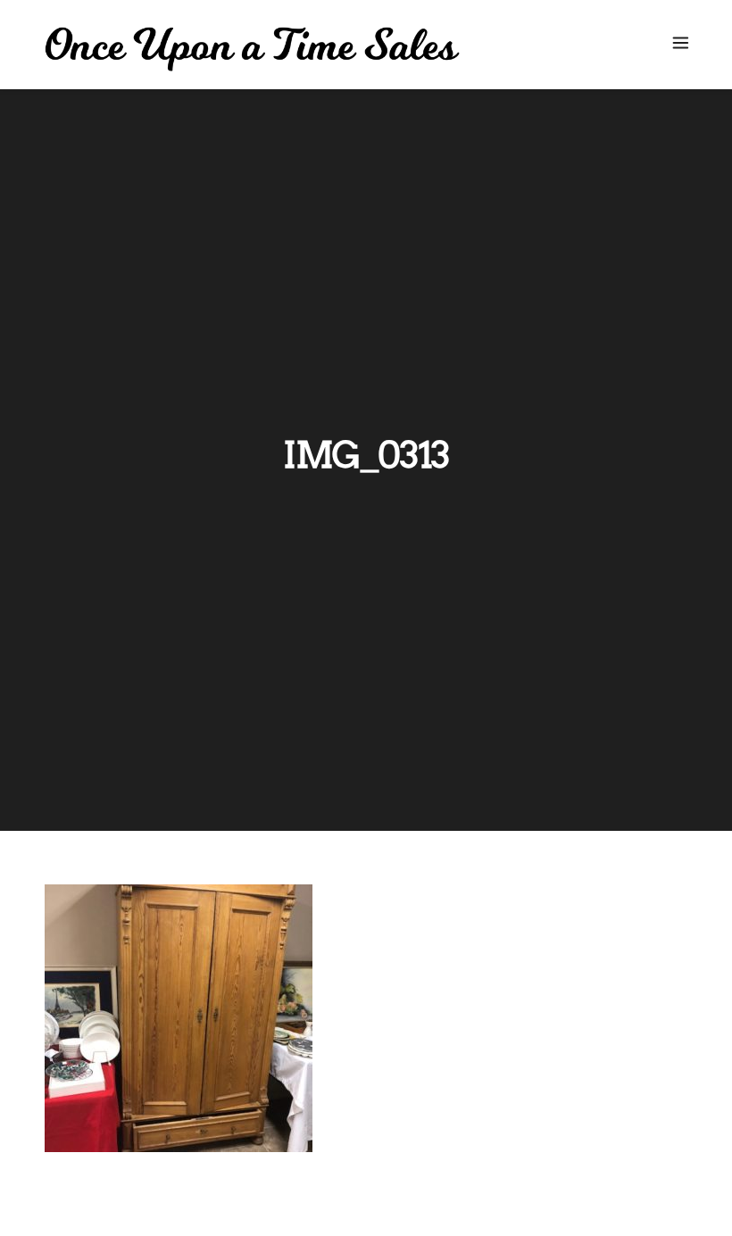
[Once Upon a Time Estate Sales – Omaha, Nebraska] (252, 49)
